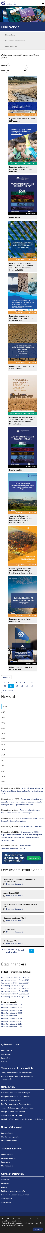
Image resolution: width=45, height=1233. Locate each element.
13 (22, 686)
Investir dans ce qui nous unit (30, 826)
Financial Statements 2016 (11, 1027)
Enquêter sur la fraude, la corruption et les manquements (17, 1077)
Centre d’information (12, 1173)
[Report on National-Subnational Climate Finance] (22, 343)
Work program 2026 (9, 977)
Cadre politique (7, 1133)
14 (27, 686)
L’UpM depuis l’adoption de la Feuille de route (20, 668)
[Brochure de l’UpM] (22, 447)
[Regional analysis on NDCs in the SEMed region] (22, 96)
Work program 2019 (9, 996)
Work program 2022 (9, 988)
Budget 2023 (24, 985)
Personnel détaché (8, 1158)
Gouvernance (6, 1054)
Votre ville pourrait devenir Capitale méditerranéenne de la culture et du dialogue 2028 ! (22, 791)
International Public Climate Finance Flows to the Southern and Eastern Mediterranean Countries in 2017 (21, 266)
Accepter (37, 1229)
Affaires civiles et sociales (11, 1100)
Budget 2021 (24, 991)
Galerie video (6, 1202)
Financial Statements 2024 (11, 1005)
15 (32, 686)
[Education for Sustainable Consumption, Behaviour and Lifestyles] (22, 144)
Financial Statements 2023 (11, 1007)
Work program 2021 (9, 991)
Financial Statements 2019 (11, 1018)
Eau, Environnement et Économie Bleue (16, 1104)
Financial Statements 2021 (11, 1013)
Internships (5, 1162)
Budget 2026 (24, 977)
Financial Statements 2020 (11, 1016)
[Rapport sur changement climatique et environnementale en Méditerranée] (22, 293)
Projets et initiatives (9, 1141)
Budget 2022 (24, 988)
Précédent (8, 691)
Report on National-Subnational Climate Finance (21, 367)
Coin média (5, 1180)
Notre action (8, 1086)
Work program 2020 (9, 994)
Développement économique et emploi (15, 1093)
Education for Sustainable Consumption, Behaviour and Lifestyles (20, 169)
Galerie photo (6, 1199)
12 (17, 686)
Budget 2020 (24, 994)
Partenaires (5, 1058)
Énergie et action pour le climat (13, 1112)
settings (20, 1225)
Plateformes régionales (10, 1137)
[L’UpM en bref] (22, 194)
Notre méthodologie (12, 1127)
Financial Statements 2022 (11, 1010)
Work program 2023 (9, 985)
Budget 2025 (24, 980)
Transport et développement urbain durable (17, 1108)
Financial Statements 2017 (11, 1024)
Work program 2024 (9, 983)
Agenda (4, 1187)
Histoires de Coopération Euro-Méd (15, 1195)
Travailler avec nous (11, 1148)
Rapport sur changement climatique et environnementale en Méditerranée (21, 318)
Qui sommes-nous (10, 1044)
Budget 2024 (24, 983)
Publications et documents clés (13, 1191)
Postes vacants (7, 1154)
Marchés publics (7, 1166)
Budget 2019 (24, 996)
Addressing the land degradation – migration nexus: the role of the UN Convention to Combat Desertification (22, 420)
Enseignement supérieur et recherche (15, 1096)
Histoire (4, 1062)
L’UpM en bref (15, 217)
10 (5, 686)
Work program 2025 (9, 980)
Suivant (5, 677)
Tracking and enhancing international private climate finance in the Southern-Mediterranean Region (20, 519)
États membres (6, 1050)
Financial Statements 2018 (11, 1021)
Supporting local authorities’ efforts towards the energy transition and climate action (20, 570)
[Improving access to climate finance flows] (22, 596)
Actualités (5, 1183)
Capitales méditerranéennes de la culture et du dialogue (22, 1119)
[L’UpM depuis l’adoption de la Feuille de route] (22, 644)
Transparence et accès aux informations (16, 1073)
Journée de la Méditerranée (11, 1115)
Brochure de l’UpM (16, 470)
